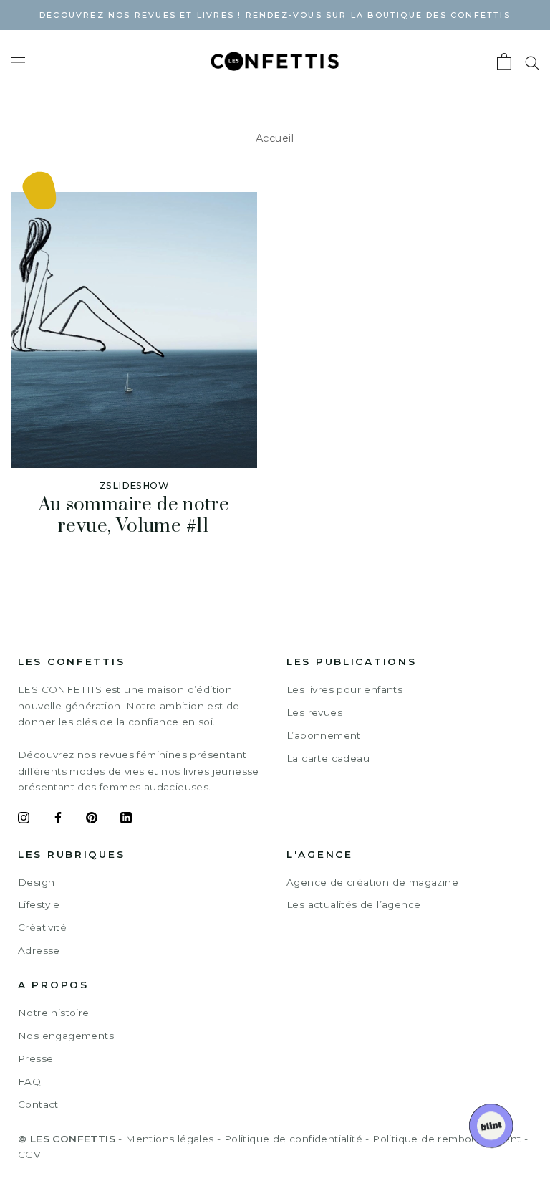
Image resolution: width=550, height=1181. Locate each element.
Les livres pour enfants (344, 689)
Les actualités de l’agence (353, 904)
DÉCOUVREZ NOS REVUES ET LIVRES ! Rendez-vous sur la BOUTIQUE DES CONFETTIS (275, 15)
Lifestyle (39, 904)
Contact (38, 1104)
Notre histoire (54, 1012)
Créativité (42, 927)
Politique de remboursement (446, 1138)
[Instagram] (23, 820)
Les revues (314, 712)
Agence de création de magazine (372, 882)
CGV (29, 1154)
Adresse (39, 950)
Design (36, 882)
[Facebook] (58, 820)
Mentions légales (169, 1138)
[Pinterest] (91, 820)
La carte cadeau (328, 758)
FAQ (29, 1081)
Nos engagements (66, 1035)
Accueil (275, 138)
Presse (35, 1058)
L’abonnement (323, 735)
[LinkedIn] (126, 820)
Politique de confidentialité (293, 1138)
